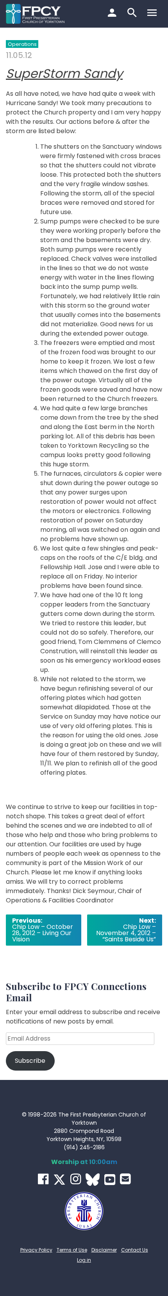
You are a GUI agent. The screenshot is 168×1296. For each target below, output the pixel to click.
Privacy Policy (36, 1250)
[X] (59, 1179)
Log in (84, 1260)
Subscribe (30, 1060)
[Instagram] (75, 1179)
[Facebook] (43, 1179)
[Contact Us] (125, 1179)
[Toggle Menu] (153, 13)
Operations (22, 44)
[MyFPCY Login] (113, 13)
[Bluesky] (92, 1179)
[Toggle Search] (133, 13)
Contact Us (134, 1250)
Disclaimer (104, 1250)
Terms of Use (72, 1250)
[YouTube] (110, 1179)
